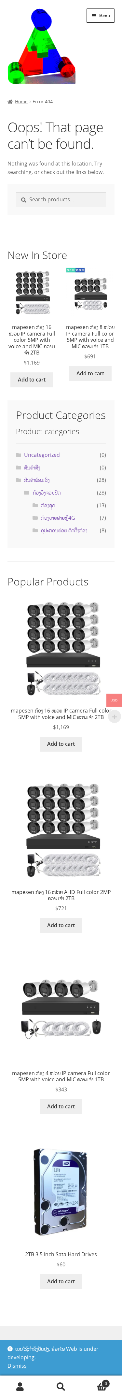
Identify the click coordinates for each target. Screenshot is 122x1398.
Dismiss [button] (17, 1365)
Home (21, 101)
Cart (94, 1381)
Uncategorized (42, 454)
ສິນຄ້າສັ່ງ (32, 467)
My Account (20, 1387)
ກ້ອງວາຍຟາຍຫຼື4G (58, 517)
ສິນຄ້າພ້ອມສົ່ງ (36, 479)
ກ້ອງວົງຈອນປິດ (47, 492)
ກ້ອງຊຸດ (48, 505)
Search (61, 1387)
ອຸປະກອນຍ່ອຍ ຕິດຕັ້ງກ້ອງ (64, 530)
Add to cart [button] (32, 379)
